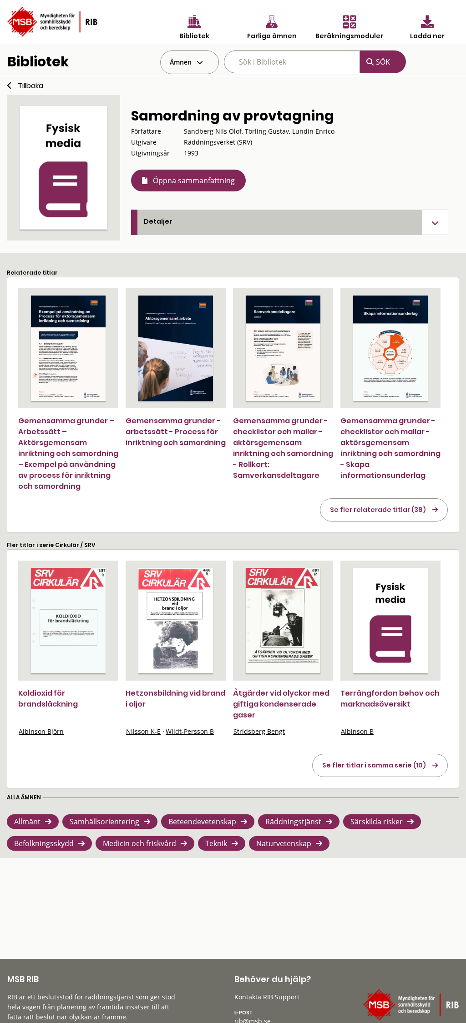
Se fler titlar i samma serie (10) (374, 765)
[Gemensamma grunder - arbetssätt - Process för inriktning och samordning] (175, 348)
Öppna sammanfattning (194, 181)
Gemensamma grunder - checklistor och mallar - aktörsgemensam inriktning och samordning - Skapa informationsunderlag (390, 448)
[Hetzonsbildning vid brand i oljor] (175, 620)
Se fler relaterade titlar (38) (378, 509)
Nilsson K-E (143, 731)
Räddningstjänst (293, 822)
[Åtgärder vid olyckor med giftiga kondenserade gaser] (283, 620)
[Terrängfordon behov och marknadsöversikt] (390, 620)
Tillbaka (30, 85)
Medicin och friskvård (139, 843)
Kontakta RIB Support (266, 997)
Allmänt (27, 822)
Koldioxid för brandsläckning (48, 698)
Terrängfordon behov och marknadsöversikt (390, 698)
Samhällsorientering (104, 822)
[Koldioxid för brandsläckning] (68, 620)
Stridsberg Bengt (259, 731)
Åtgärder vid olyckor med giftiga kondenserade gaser (281, 704)
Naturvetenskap (283, 843)
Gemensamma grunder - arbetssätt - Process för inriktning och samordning (176, 432)
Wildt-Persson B (190, 731)
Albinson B (357, 731)
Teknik (216, 843)
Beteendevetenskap (202, 822)
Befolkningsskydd (44, 843)
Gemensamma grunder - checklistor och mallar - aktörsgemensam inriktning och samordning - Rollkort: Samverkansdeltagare (283, 448)
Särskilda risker (376, 822)
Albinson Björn (41, 731)
